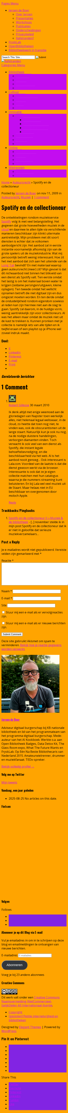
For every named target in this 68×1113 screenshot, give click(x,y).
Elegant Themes (30, 1027)
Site (4, 605)
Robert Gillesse (19, 405)
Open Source (32, 124)
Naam (6, 591)
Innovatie (22, 80)
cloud (5, 229)
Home (5, 182)
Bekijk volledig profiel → (17, 766)
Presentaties (24, 18)
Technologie (24, 140)
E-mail (6, 598)
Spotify (6, 221)
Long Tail (7, 265)
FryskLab (15, 42)
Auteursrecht (25, 136)
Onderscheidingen (28, 30)
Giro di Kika (23, 172)
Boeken (21, 84)
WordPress (9, 1031)
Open (19, 116)
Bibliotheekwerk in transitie (27, 50)
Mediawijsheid (25, 88)
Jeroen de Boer (19, 10)
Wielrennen (16, 168)
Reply (12, 502)
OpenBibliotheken (21, 46)
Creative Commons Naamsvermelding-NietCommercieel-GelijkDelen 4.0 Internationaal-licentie (30, 1001)
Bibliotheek (16, 72)
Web (19, 152)
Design (21, 96)
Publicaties (23, 26)
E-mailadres (9, 955)
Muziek (21, 104)
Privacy (21, 160)
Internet (21, 144)
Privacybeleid (25, 34)
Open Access (31, 120)
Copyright (15, 1012)
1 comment (41, 197)
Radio (20, 108)
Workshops (24, 22)
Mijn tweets (9, 782)
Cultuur (14, 92)
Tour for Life (25, 176)
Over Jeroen (24, 14)
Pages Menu (9, 3)
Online (13, 148)
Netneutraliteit (26, 156)
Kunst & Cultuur (27, 100)
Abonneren (14, 965)
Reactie (7, 561)
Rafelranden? (25, 38)
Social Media (24, 164)
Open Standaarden (36, 128)
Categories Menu (13, 65)
